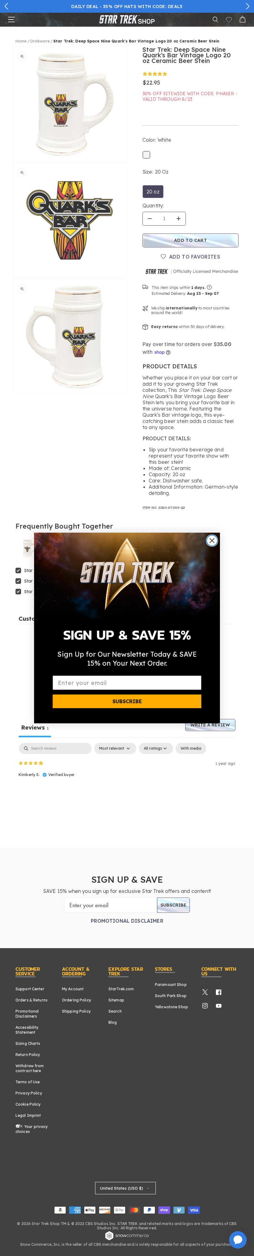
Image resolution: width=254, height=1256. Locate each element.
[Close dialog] (212, 540)
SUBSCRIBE (127, 701)
